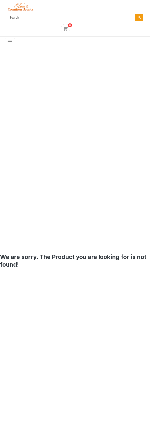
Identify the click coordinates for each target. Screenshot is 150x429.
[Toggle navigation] (10, 42)
